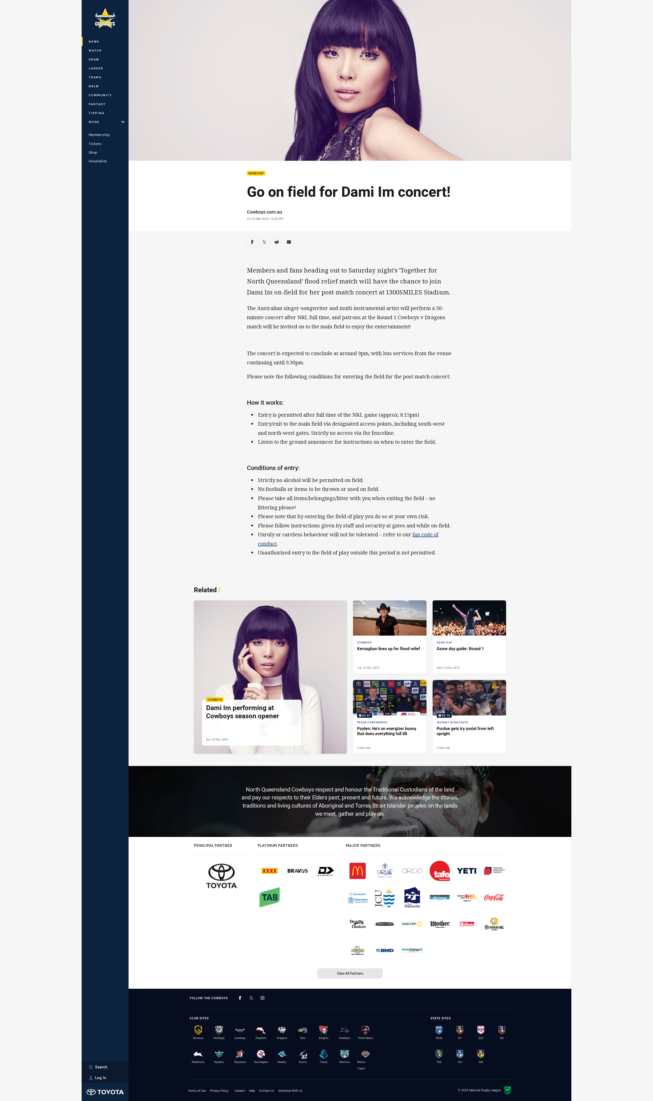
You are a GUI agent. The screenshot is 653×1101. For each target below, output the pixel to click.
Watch (95, 50)
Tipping (97, 113)
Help (252, 1090)
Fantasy (97, 104)
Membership (99, 134)
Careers (240, 1090)
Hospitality (98, 161)
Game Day (256, 173)
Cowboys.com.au (264, 212)
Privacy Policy (219, 1090)
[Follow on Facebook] (240, 998)
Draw (94, 59)
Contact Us (266, 1090)
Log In (100, 1077)
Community (100, 95)
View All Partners (350, 973)
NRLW (94, 86)
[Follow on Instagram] (262, 998)
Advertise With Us (290, 1090)
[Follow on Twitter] (251, 998)
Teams (95, 77)
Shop (93, 152)
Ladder (96, 68)
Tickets (95, 143)
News (94, 41)
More (94, 122)
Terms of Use (197, 1090)
